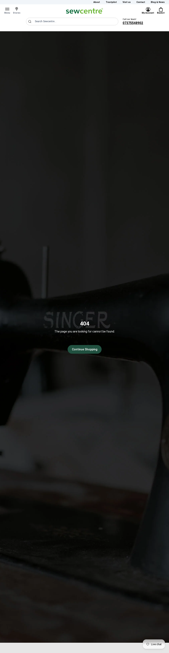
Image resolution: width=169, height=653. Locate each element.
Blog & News (158, 2)
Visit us (127, 2)
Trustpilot (111, 2)
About (96, 2)
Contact (140, 2)
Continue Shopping (84, 349)
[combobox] (72, 21)
